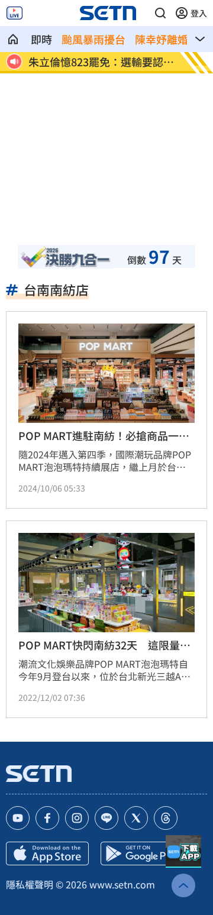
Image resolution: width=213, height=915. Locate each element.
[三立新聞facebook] (47, 818)
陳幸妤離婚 (161, 39)
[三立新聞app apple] (47, 853)
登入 (199, 13)
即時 (41, 39)
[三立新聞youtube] (18, 818)
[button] (160, 13)
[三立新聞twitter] (136, 818)
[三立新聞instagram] (77, 818)
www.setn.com (122, 884)
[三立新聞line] (106, 818)
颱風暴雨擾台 (93, 39)
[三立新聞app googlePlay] (142, 853)
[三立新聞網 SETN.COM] (13, 39)
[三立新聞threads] (165, 818)
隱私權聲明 (29, 884)
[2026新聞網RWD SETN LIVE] (14, 13)
